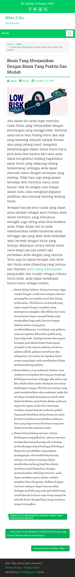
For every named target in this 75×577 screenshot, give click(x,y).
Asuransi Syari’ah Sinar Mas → (50, 548)
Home (10, 44)
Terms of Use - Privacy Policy (22, 567)
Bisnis (19, 44)
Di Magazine (28, 572)
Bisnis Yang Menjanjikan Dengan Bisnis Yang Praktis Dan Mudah (36, 516)
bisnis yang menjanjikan (44, 269)
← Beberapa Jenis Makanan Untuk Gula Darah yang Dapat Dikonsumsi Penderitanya (36, 533)
